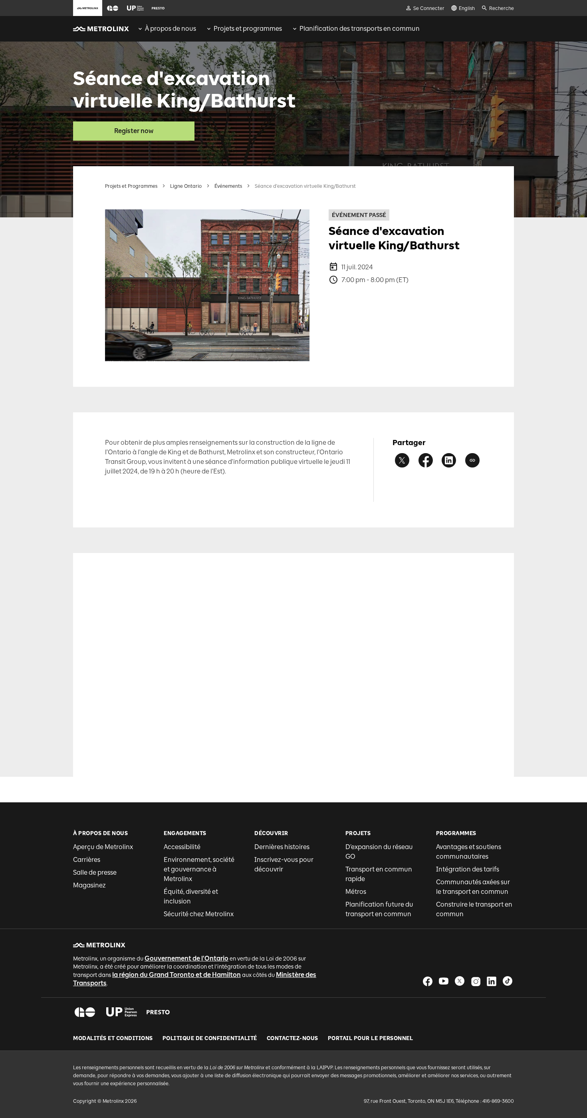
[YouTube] (443, 981)
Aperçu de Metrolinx (103, 847)
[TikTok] (507, 981)
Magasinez (89, 885)
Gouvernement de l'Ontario (186, 958)
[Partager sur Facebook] (425, 460)
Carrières (86, 859)
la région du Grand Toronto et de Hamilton (176, 975)
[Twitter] (459, 981)
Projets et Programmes (131, 186)
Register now (133, 131)
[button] (112, 8)
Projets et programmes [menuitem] (248, 28)
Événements (228, 186)
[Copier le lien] (472, 460)
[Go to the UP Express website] (135, 8)
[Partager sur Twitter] (402, 460)
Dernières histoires (281, 847)
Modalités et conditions (113, 1038)
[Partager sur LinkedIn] (448, 460)
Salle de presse (95, 872)
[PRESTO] (158, 1012)
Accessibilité (182, 847)
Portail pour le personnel (370, 1038)
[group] (166, 29)
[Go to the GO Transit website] (112, 8)
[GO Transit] (85, 1012)
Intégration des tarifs (467, 869)
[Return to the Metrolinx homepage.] (101, 29)
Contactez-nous (292, 1038)
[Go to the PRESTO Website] (158, 8)
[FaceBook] (427, 981)
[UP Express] (121, 1012)
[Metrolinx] (99, 945)
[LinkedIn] (491, 981)
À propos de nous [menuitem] (170, 28)
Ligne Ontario (186, 186)
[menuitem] (166, 29)
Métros (355, 891)
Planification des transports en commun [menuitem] (359, 28)
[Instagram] (475, 981)
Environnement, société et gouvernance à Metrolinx (199, 869)
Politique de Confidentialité (210, 1038)
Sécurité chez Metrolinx (199, 914)
